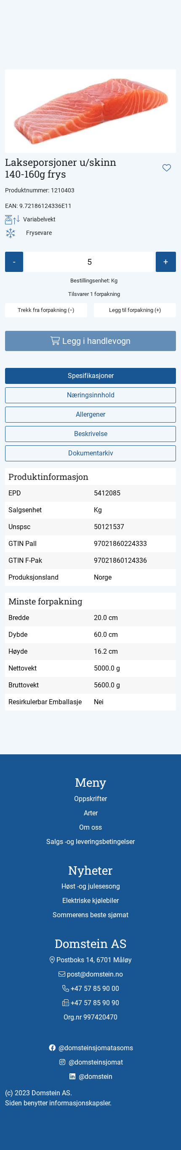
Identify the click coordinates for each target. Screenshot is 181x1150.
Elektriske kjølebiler (90, 901)
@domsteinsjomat (95, 1062)
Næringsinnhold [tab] (90, 395)
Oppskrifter (90, 799)
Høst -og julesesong (90, 886)
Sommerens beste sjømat (90, 915)
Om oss (90, 827)
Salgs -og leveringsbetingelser (90, 842)
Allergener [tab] (90, 414)
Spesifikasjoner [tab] (91, 376)
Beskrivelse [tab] (90, 434)
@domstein (94, 1077)
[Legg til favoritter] (166, 168)
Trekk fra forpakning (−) (46, 310)
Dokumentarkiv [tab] (90, 453)
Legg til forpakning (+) (135, 310)
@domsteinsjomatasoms (95, 1048)
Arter (91, 813)
